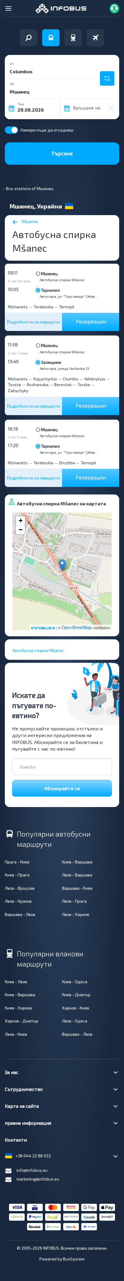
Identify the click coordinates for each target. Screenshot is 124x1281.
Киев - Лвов (16, 981)
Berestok (63, 384)
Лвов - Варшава (77, 874)
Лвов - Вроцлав (20, 888)
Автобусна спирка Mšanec (62, 280)
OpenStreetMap (76, 627)
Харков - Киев (75, 1007)
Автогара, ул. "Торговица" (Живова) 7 (70, 296)
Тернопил (50, 290)
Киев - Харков (18, 1007)
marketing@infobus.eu (38, 1178)
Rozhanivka (37, 384)
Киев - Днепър (76, 994)
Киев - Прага (17, 874)
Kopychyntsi (45, 378)
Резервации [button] (91, 321)
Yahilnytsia (94, 378)
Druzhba (67, 462)
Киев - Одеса (74, 981)
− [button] (21, 529)
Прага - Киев (17, 861)
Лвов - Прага (74, 901)
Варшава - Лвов (20, 914)
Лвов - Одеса (74, 1020)
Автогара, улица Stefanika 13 (64, 368)
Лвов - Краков (18, 901)
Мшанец (49, 273)
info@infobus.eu (32, 1170)
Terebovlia (43, 306)
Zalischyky (18, 390)
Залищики (51, 362)
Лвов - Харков (75, 914)
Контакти (16, 1140)
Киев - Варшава (77, 861)
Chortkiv (70, 378)
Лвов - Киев (16, 1034)
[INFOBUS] (61, 7)
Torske (83, 384)
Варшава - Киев (77, 888)
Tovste (14, 384)
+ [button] (21, 520)
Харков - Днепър (21, 1020)
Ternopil (66, 306)
